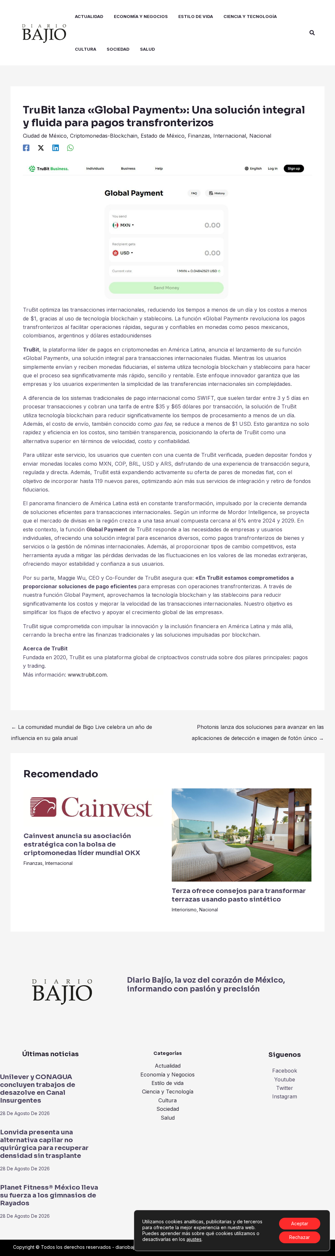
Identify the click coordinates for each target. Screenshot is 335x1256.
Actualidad (168, 1065)
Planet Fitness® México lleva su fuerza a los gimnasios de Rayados (49, 1195)
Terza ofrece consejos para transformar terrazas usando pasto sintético (239, 895)
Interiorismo (184, 909)
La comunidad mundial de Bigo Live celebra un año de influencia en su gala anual (81, 728)
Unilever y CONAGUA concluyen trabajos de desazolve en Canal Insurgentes (37, 1089)
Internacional (229, 135)
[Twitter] (41, 147)
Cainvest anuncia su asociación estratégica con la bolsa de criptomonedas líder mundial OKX (82, 844)
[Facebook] (26, 147)
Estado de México (163, 135)
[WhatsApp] (70, 147)
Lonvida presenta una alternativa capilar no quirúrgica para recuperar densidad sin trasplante (44, 1144)
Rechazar (299, 1237)
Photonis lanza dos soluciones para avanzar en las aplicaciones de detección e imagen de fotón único (258, 728)
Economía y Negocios (167, 1074)
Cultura (167, 1100)
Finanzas (199, 135)
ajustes (194, 1239)
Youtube (284, 1079)
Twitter (284, 1088)
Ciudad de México (45, 135)
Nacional (260, 135)
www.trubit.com (87, 674)
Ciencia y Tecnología (167, 1091)
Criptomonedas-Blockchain (103, 135)
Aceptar (299, 1223)
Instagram (284, 1096)
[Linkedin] (55, 147)
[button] (312, 33)
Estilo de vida (167, 1083)
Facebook (284, 1070)
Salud (168, 1117)
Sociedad (167, 1109)
